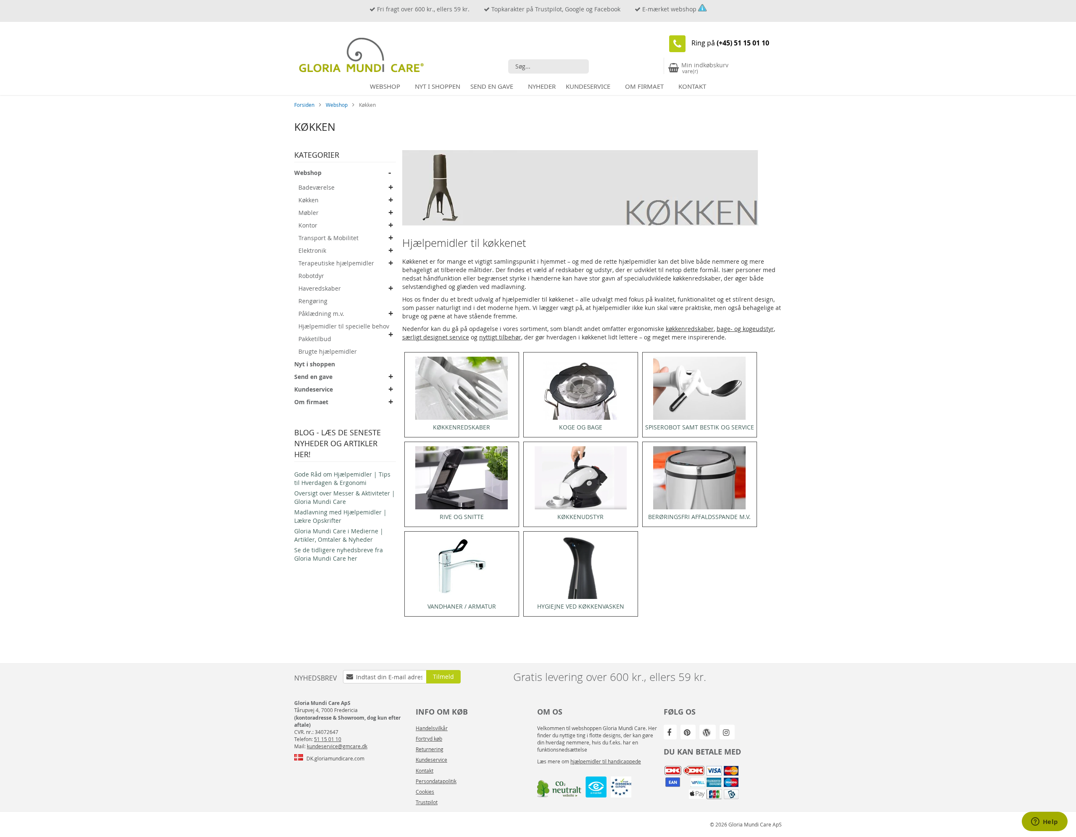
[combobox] (548, 66)
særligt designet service (435, 337)
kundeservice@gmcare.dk (337, 746)
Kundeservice (431, 759)
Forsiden (305, 104)
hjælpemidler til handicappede (605, 761)
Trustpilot (427, 802)
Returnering (429, 749)
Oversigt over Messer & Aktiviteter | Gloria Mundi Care (344, 497)
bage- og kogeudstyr (745, 329)
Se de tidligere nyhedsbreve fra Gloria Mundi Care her (338, 554)
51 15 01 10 (327, 739)
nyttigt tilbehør (500, 337)
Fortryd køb (429, 738)
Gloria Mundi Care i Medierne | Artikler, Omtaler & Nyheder (338, 535)
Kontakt (424, 770)
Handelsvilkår (432, 728)
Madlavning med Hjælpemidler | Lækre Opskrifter (340, 516)
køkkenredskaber (690, 329)
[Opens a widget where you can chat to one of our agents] (1044, 822)
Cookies (425, 791)
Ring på (730, 43)
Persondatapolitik (436, 781)
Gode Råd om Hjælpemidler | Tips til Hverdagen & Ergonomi (342, 478)
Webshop (337, 104)
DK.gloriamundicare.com (335, 758)
